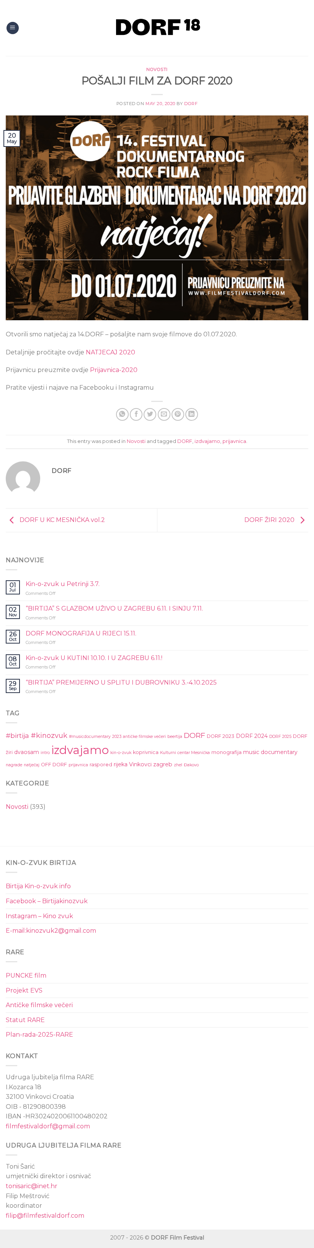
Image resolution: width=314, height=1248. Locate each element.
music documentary (270, 752)
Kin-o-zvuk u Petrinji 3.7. (63, 584)
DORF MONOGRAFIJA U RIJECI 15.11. (81, 633)
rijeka (121, 764)
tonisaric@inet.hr (31, 1186)
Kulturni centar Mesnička (185, 752)
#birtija (17, 735)
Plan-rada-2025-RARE (39, 1034)
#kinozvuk (49, 735)
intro (45, 752)
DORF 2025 (280, 736)
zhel (178, 764)
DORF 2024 (252, 736)
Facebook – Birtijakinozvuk (47, 901)
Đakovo (191, 764)
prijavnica (234, 441)
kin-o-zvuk (120, 752)
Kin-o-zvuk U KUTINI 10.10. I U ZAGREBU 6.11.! (94, 658)
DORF (184, 441)
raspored (101, 764)
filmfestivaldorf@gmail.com (48, 1126)
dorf (191, 103)
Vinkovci (140, 764)
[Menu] (13, 28)
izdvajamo (207, 441)
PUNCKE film (26, 975)
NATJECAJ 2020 (110, 352)
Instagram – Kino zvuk (39, 916)
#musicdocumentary (90, 736)
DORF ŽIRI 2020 (270, 520)
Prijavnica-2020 (113, 370)
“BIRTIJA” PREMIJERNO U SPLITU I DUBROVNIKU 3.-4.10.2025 (121, 682)
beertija (174, 736)
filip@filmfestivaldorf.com (45, 1215)
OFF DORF (54, 764)
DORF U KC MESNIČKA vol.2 (61, 520)
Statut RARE (25, 1020)
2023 (116, 736)
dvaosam (26, 752)
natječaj (31, 764)
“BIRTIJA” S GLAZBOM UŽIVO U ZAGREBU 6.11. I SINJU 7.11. (114, 608)
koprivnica (146, 752)
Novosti (157, 69)
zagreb (162, 764)
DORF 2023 (220, 736)
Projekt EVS (24, 990)
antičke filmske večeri (144, 736)
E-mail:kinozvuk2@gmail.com (51, 930)
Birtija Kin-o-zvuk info (38, 886)
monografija (226, 752)
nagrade (14, 764)
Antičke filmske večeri (39, 1005)
